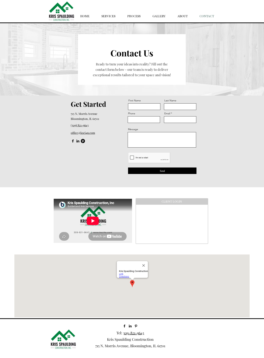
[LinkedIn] (78, 141)
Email (167, 113)
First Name (134, 100)
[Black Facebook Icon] (124, 326)
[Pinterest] (83, 141)
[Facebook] (73, 141)
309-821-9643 (133, 332)
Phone (131, 113)
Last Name (170, 100)
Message (133, 129)
